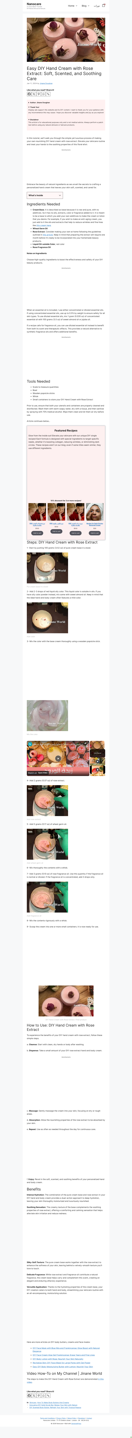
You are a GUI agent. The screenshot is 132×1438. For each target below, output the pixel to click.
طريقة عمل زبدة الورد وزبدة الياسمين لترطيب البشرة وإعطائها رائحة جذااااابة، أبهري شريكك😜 (57, 744)
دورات (97, 5)
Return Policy (72, 1418)
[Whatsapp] (43, 94)
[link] (30, 744)
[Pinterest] (39, 94)
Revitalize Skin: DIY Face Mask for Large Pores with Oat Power (61, 1363)
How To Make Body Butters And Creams (53, 1403)
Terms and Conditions (47, 1418)
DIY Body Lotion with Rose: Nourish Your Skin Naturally (58, 1359)
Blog (84, 5)
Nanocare (34, 4)
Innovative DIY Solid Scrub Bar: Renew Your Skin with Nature (53, 1405)
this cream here (43, 225)
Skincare (32, 1403)
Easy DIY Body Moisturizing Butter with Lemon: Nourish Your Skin (63, 1367)
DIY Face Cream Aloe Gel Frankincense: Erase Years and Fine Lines (64, 1355)
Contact (89, 1418)
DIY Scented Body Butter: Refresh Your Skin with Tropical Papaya (55, 1407)
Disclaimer (81, 1418)
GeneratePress (76, 1423)
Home (71, 5)
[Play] (97, 761)
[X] (34, 94)
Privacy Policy (61, 1418)
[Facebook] (29, 94)
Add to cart (37, 533)
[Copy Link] (48, 94)
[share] (85, 743)
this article (48, 235)
